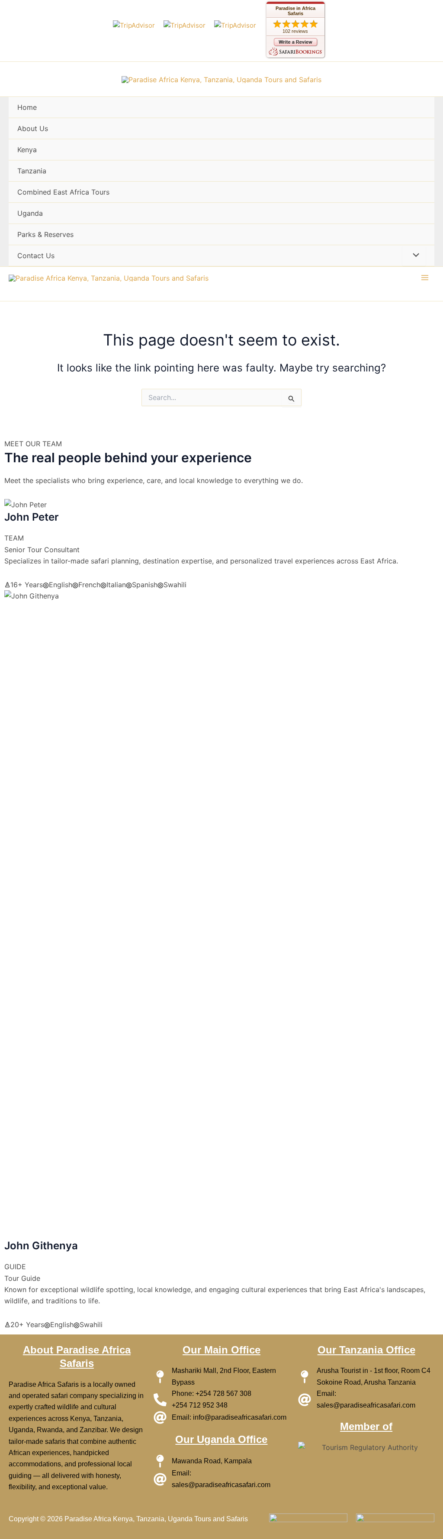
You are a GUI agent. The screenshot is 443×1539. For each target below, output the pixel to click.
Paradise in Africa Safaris (295, 11)
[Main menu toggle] (424, 277)
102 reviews (295, 31)
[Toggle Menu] (414, 255)
